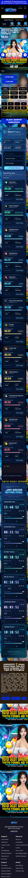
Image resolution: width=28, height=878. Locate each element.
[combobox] (12, 16)
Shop (2, 8)
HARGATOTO (4, 673)
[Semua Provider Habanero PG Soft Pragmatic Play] (14, 158)
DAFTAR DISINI (9, 77)
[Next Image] (25, 54)
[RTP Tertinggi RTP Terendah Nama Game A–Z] (14, 163)
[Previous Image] (3, 54)
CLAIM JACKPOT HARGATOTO (14, 121)
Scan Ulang (19, 199)
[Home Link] (10, 10)
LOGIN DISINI (9, 81)
